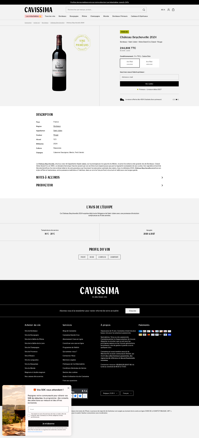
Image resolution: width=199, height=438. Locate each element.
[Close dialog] (68, 388)
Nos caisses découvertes (34, 376)
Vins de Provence (31, 352)
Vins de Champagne (32, 347)
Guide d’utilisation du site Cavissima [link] (76, 376)
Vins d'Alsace (30, 356)
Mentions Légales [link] (69, 360)
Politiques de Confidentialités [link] (74, 364)
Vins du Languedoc (32, 360)
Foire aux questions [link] (70, 381)
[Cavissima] (38, 9)
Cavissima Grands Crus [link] (71, 335)
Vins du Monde (30, 368)
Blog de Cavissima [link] (69, 331)
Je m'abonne (48, 423)
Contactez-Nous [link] (69, 356)
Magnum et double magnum (35, 372)
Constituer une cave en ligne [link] (73, 343)
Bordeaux (123, 42)
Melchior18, (105, 354)
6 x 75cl (149, 63)
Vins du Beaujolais (31, 364)
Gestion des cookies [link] (70, 372)
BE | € (163, 10)
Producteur (44, 185)
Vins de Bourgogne (32, 335)
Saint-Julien (133, 42)
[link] (168, 9)
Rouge (159, 42)
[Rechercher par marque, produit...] (143, 10)
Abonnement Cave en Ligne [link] (73, 339)
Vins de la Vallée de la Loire (35, 343)
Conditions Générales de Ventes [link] (74, 368)
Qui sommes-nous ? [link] (70, 352)
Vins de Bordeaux (31, 331)
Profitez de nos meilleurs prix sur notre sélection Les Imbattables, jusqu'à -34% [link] (99, 2)
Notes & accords (48, 177)
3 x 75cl (130, 63)
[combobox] (106, 9)
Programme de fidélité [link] (71, 347)
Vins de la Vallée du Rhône (34, 339)
